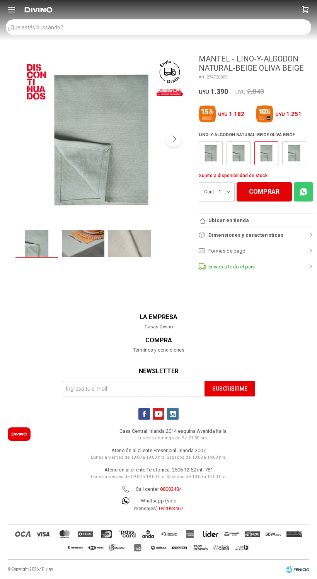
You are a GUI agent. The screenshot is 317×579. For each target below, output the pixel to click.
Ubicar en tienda (228, 220)
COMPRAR (264, 191)
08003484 (171, 489)
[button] (305, 9)
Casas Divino (159, 327)
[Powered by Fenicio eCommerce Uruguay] (297, 569)
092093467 (171, 508)
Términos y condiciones (158, 350)
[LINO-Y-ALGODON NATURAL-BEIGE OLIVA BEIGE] (210, 153)
